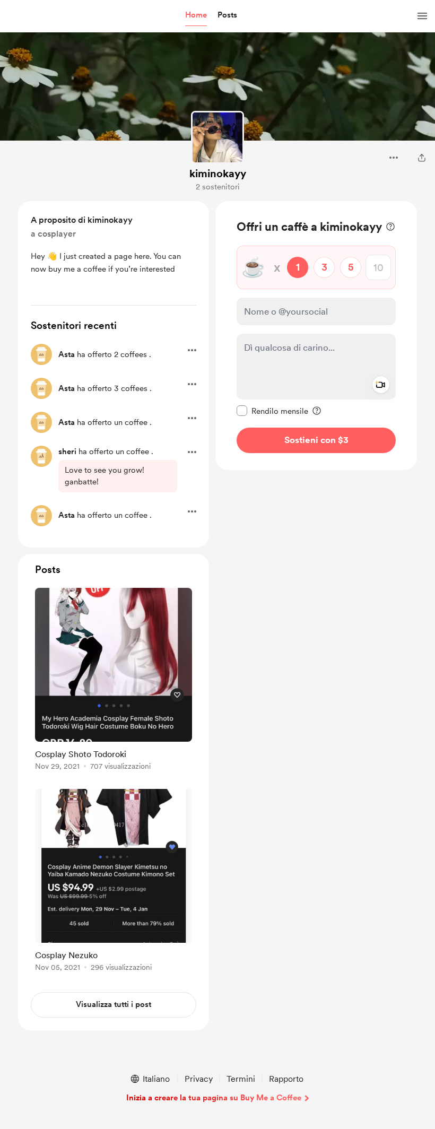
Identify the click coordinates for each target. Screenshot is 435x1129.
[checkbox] (272, 411)
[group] (113, 681)
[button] (196, 15)
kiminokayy (217, 173)
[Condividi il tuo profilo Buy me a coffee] (422, 157)
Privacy (199, 1079)
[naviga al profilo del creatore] (217, 137)
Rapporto (286, 1079)
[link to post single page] (113, 681)
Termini (241, 1079)
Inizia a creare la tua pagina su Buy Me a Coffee (213, 1097)
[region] (316, 335)
